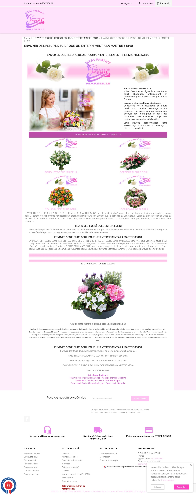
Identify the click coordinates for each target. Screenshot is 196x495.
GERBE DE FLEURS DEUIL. (135, 172)
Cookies (65, 470)
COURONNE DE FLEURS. (135, 209)
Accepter (181, 487)
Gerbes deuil (30, 460)
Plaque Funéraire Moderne (114, 377)
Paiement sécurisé (70, 467)
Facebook (27, 419)
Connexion (105, 457)
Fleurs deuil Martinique (109, 380)
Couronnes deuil (31, 474)
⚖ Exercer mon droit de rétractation (73, 487)
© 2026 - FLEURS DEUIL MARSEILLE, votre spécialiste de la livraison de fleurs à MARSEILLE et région (98, 491)
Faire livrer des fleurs (97, 375)
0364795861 (46, 3)
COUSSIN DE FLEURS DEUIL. (61, 209)
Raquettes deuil (31, 463)
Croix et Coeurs (31, 470)
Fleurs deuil (75, 377)
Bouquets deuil (31, 457)
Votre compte (108, 448)
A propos (66, 463)
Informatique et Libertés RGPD (76, 474)
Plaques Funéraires (91, 377)
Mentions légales (70, 457)
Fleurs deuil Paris (79, 383)
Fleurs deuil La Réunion (86, 380)
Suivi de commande (108, 453)
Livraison (66, 453)
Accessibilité (67, 477)
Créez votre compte (109, 460)
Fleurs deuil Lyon (96, 383)
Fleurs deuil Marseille (115, 383)
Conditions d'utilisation (72, 460)
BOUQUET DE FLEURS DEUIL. (61, 172)
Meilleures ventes (32, 453)
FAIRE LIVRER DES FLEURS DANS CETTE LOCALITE (98, 134)
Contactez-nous (69, 481)
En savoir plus (167, 480)
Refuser (158, 487)
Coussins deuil (30, 467)
